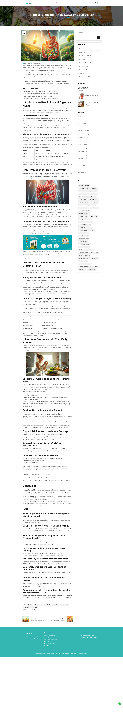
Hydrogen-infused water (84, 210)
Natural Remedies (83, 241)
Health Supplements (83, 207)
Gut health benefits (83, 199)
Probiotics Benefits (83, 252)
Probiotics (35, 607)
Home (46, 2)
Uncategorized (83, 76)
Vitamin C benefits (83, 258)
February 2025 (83, 162)
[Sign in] (95, 2)
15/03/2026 (87, 105)
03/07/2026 (80, 90)
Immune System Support (85, 227)
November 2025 (83, 130)
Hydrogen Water (83, 62)
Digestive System (93, 191)
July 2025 (81, 144)
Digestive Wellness (83, 193)
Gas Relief (47, 604)
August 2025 (82, 141)
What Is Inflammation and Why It (92, 95)
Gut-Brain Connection (84, 196)
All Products (58, 2)
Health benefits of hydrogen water (87, 205)
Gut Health (55, 604)
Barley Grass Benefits (84, 188)
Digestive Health (38, 604)
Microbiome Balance (84, 233)
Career (76, 2)
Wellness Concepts (83, 266)
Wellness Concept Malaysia (85, 263)
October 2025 (82, 134)
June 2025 (82, 148)
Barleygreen (82, 48)
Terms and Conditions (82, 653)
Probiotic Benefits (83, 249)
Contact (70, 2)
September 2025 (83, 137)
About (51, 2)
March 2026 (82, 120)
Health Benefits (94, 202)
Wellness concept (83, 261)
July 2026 (81, 116)
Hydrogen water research (85, 221)
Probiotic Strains (94, 252)
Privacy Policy (73, 653)
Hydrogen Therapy (83, 216)
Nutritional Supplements (84, 244)
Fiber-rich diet (93, 193)
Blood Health (82, 52)
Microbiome (26, 607)
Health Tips (82, 59)
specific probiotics (45, 501)
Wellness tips (82, 269)
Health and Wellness (83, 202)
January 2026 (82, 123)
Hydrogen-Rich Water (84, 213)
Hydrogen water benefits (85, 219)
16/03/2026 (87, 96)
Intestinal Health (64, 604)
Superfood (82, 73)
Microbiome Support (84, 238)
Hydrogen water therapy (85, 224)
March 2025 (82, 158)
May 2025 (81, 151)
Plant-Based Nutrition (84, 247)
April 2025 (81, 155)
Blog (65, 2)
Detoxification (94, 188)
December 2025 (83, 127)
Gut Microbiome (94, 199)
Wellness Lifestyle (94, 266)
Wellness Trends (91, 269)
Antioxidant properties (84, 185)
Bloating (30, 604)
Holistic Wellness (94, 207)
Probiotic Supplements (84, 255)
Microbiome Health (83, 235)
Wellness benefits (94, 258)
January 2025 (82, 165)
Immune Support (48, 17)
